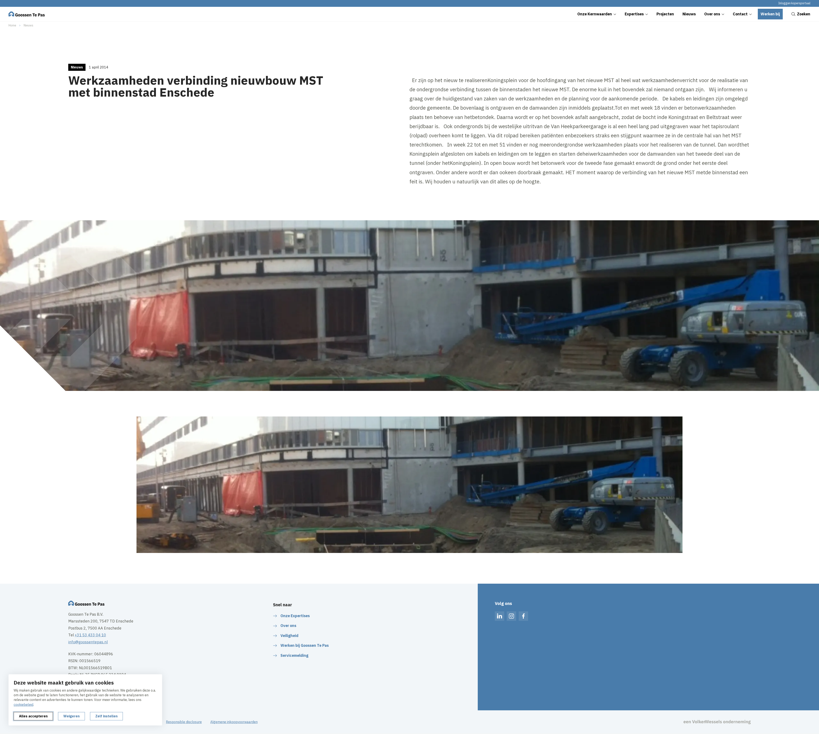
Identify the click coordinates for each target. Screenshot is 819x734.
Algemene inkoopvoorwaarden (234, 722)
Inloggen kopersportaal (794, 3)
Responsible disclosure (184, 722)
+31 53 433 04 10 (90, 634)
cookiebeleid (23, 704)
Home (12, 25)
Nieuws (28, 25)
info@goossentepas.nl (88, 642)
